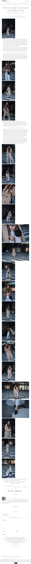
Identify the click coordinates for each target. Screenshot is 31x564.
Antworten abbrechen (19, 517)
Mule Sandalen (13, 483)
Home (8, 12)
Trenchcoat (18, 483)
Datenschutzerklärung (15, 543)
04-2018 (7, 481)
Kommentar (5, 520)
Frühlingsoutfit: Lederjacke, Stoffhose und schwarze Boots (21, 486)
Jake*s (20, 481)
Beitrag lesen (16, 16)
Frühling (16, 481)
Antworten (28, 513)
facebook (11, 491)
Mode (10, 12)
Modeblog (23, 481)
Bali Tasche (12, 481)
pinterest (19, 491)
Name (4, 531)
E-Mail (17, 531)
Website (4, 534)
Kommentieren (22, 16)
